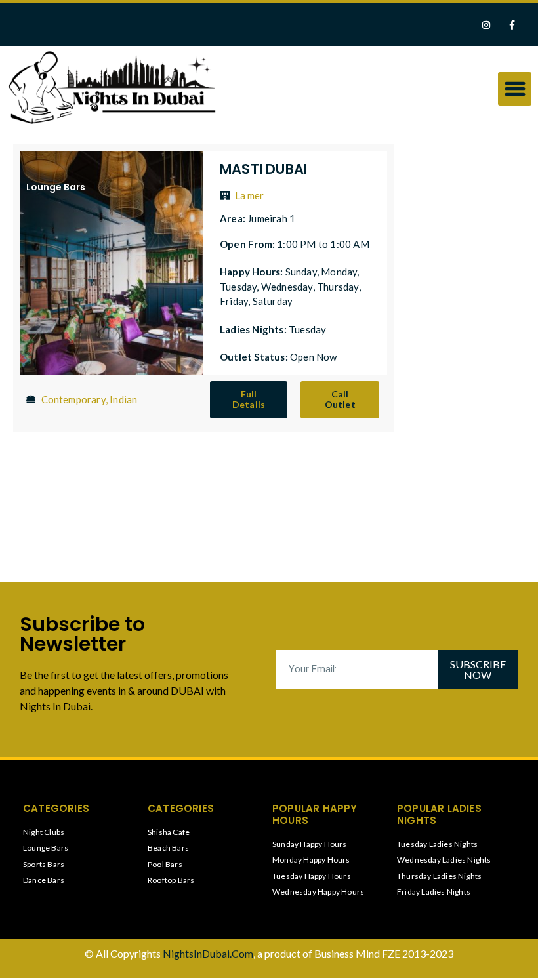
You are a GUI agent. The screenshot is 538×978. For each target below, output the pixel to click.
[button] (514, 89)
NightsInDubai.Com (208, 953)
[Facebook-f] (512, 24)
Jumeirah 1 (271, 218)
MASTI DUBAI (263, 168)
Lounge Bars (55, 187)
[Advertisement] (462, 344)
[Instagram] (486, 24)
